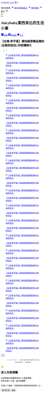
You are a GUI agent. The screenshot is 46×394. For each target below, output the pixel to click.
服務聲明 (28, 362)
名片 (22, 35)
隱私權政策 (19, 362)
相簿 (6, 35)
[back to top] (3, 355)
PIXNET (14, 360)
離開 (13, 390)
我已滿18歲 (6, 390)
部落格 (14, 35)
